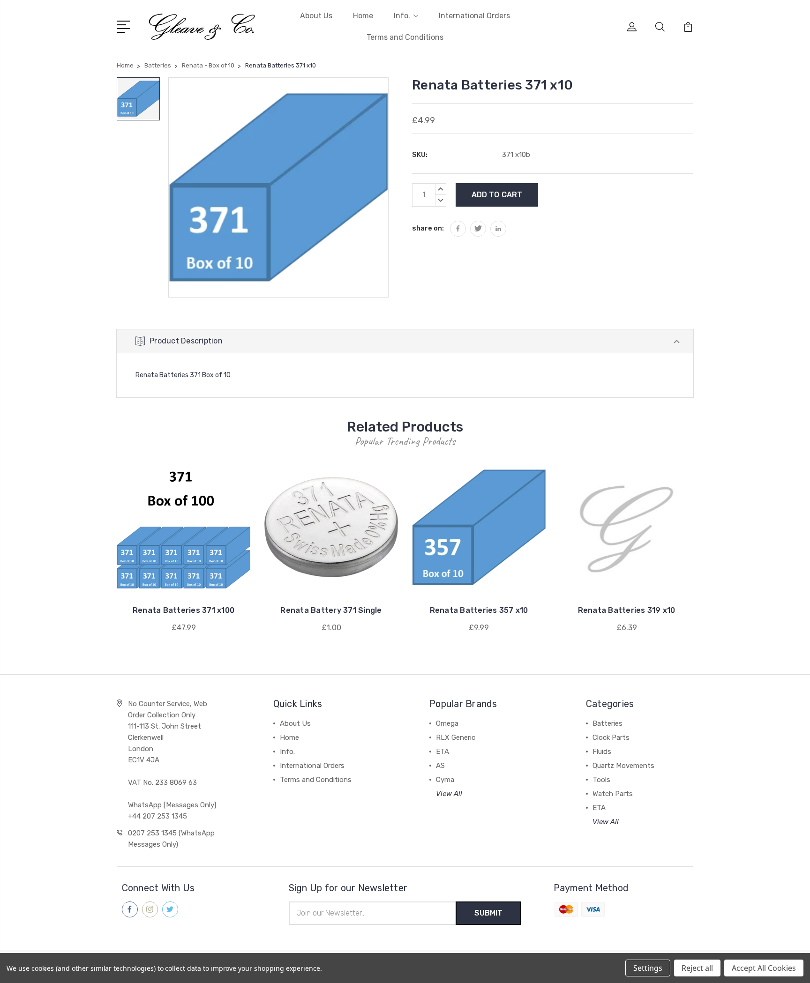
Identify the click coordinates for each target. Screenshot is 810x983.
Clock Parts (611, 737)
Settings (647, 968)
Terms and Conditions (405, 37)
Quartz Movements (623, 765)
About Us (316, 15)
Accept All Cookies (764, 968)
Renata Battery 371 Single (331, 610)
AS (440, 765)
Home (363, 15)
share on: (428, 228)
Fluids (601, 751)
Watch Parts (612, 793)
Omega (447, 723)
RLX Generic (455, 737)
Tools (601, 779)
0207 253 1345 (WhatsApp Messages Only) (171, 839)
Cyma (445, 779)
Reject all (697, 968)
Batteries (607, 723)
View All (449, 793)
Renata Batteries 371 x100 (183, 610)
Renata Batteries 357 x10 (479, 610)
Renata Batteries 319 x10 (626, 610)
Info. (402, 15)
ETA (442, 751)
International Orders (474, 15)
